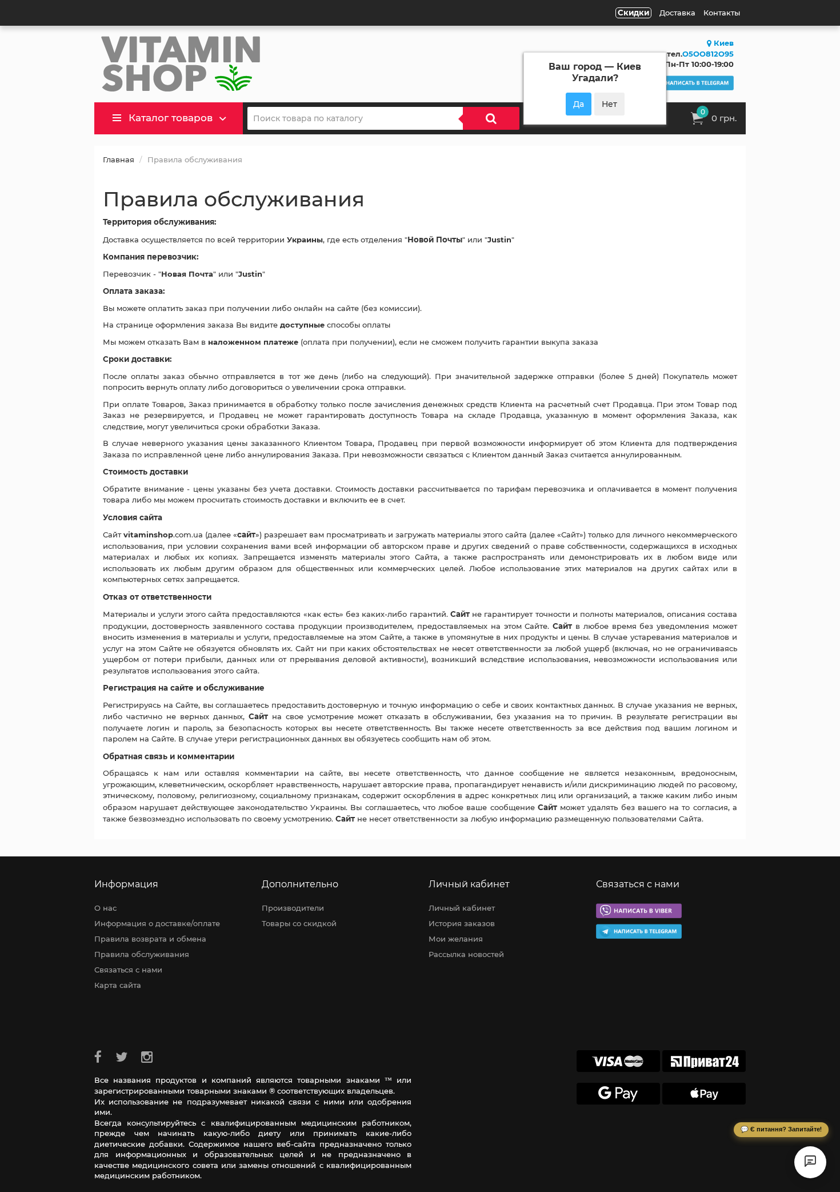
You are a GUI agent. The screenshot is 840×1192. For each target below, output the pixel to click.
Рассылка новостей (466, 954)
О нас (105, 907)
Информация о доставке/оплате (157, 923)
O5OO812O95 (708, 53)
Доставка (677, 12)
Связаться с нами (128, 969)
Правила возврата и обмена (150, 938)
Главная (118, 159)
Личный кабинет (462, 907)
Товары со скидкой (299, 923)
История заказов (462, 923)
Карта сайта (117, 985)
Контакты (721, 12)
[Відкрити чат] (810, 1162)
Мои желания (456, 938)
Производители (293, 907)
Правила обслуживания (141, 954)
